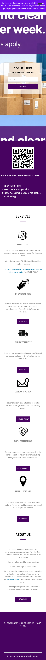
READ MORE (23, 519)
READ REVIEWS (23, 469)
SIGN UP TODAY (23, 419)
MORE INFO (23, 370)
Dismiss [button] (42, 8)
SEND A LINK (23, 321)
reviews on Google (13, 579)
